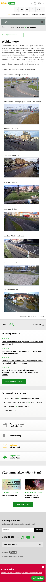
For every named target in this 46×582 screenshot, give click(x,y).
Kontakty (21, 9)
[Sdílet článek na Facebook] (9, 324)
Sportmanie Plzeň (9, 495)
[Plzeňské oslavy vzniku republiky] (34, 484)
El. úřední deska (10, 402)
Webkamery (16, 9)
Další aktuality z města (13, 381)
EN (27, 9)
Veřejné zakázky (10, 406)
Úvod (3, 27)
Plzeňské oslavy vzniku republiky (32, 496)
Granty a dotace (37, 402)
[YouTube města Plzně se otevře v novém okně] (39, 5)
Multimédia (20, 27)
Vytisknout (37, 325)
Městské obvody (24, 406)
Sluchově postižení (38, 15)
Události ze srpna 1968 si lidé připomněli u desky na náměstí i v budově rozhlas (22, 362)
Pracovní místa (23, 402)
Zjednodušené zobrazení (19, 15)
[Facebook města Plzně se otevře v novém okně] (31, 5)
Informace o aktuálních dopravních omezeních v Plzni (21, 573)
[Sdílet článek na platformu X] (14, 324)
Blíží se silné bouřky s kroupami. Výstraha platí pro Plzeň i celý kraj (22, 352)
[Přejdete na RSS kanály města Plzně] (43, 5)
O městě (11, 27)
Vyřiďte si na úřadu (11, 398)
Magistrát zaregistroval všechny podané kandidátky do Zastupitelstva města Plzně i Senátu (20, 372)
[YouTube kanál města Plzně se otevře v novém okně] (28, 537)
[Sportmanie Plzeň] (11, 484)
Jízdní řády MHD (10, 410)
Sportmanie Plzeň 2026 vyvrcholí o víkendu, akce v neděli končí (22, 343)
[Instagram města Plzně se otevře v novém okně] (35, 5)
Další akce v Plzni (23, 504)
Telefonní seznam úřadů (29, 398)
